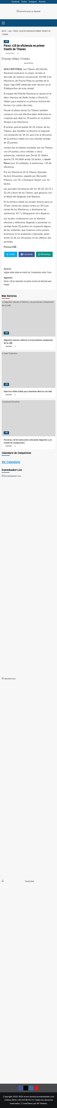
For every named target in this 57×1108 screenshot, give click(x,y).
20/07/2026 (9, 346)
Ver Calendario (11, 462)
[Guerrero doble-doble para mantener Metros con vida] (28, 370)
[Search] (53, 23)
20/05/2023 (10, 53)
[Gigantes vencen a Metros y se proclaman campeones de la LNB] (28, 318)
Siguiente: (27, 281)
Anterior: (27, 270)
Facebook (15, 2)
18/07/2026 (9, 395)
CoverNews (27, 1103)
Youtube (42, 2)
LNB (6, 41)
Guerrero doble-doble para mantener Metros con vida (28, 391)
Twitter (24, 2)
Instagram (33, 2)
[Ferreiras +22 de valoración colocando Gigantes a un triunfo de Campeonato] (28, 418)
